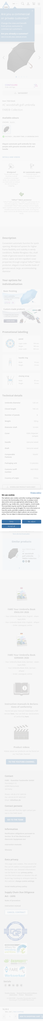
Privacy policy (35, 493)
